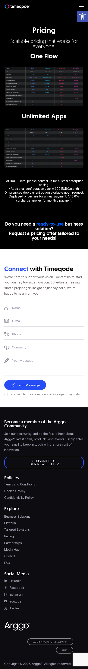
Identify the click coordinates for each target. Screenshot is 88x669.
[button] (82, 16)
